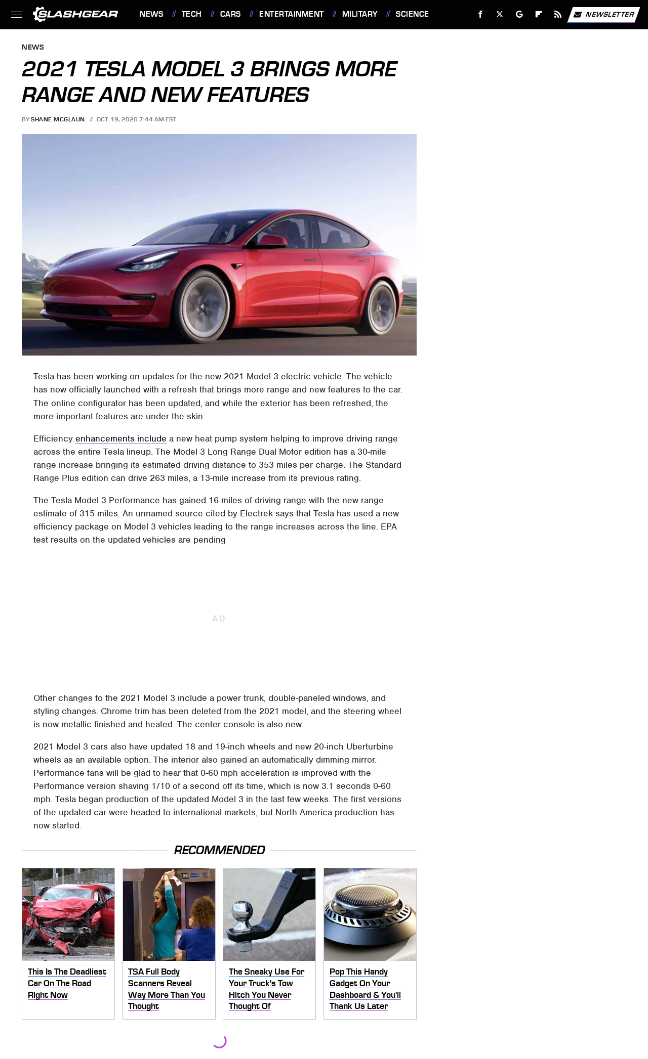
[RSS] (558, 14)
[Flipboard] (539, 14)
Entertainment (291, 14)
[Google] (520, 14)
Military (360, 14)
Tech (192, 14)
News (151, 14)
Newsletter (610, 14)
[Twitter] (500, 14)
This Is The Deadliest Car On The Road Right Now (67, 982)
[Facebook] (480, 14)
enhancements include (121, 438)
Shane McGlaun (58, 119)
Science (412, 14)
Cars (230, 14)
